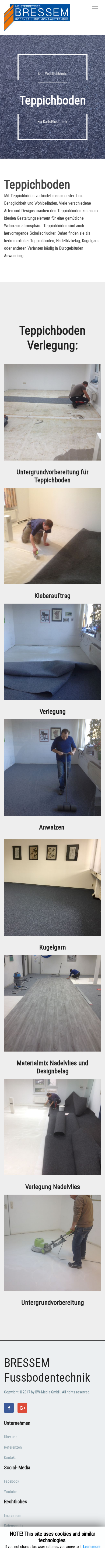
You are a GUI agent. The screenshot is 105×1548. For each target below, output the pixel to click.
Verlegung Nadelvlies (52, 1187)
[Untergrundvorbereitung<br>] (52, 1242)
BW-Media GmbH (47, 1392)
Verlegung (53, 711)
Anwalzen (52, 827)
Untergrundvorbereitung (52, 1302)
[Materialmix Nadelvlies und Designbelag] (52, 1002)
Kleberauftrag (52, 596)
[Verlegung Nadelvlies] (52, 1126)
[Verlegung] (52, 651)
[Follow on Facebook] (9, 1408)
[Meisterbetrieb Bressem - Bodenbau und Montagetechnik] (37, 17)
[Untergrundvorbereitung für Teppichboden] (52, 411)
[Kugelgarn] (52, 887)
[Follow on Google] (22, 1408)
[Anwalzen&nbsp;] (52, 767)
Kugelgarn (52, 947)
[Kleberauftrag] (52, 535)
